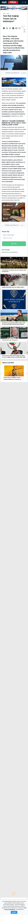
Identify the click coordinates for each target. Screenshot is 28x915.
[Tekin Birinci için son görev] (14, 332)
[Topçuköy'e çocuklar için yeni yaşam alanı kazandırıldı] (14, 262)
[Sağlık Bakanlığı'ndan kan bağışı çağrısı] (14, 280)
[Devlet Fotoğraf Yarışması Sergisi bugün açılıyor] (14, 348)
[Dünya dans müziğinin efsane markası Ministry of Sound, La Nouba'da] (14, 370)
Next (27, 351)
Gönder (15, 243)
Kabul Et (14, 912)
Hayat (4, 13)
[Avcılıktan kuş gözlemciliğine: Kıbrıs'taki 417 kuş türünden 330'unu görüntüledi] (14, 315)
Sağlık (8, 13)
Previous (1, 351)
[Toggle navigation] (26, 2)
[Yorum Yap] (19, 28)
